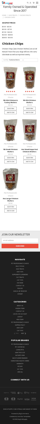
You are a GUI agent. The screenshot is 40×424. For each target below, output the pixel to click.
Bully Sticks (20, 266)
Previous (3, 422)
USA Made (20, 283)
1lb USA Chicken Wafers (29, 101)
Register (24, 291)
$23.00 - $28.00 (7, 35)
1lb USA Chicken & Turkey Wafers (10, 101)
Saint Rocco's (20, 352)
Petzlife (20, 366)
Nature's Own (20, 355)
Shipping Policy (20, 325)
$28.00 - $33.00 (7, 38)
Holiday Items (20, 308)
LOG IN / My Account (20, 314)
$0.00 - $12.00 (6, 27)
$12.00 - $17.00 (7, 29)
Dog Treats (20, 269)
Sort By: (5, 60)
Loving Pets (20, 350)
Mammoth (20, 364)
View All (20, 372)
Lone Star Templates (23, 416)
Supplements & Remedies (20, 274)
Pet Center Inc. (20, 347)
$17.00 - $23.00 (7, 32)
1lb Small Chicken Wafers (10, 150)
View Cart (20, 328)
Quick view (10, 108)
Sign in (15, 291)
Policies (20, 288)
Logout (20, 317)
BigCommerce (24, 414)
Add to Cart (10, 112)
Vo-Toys (20, 369)
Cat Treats (20, 277)
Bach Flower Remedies (20, 358)
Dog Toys (20, 272)
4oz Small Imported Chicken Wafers (29, 150)
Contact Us (20, 286)
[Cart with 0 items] (34, 3)
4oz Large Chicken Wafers (10, 200)
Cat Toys (20, 280)
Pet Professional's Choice (20, 263)
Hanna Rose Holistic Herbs (20, 361)
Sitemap (20, 294)
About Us (20, 306)
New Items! (20, 319)
